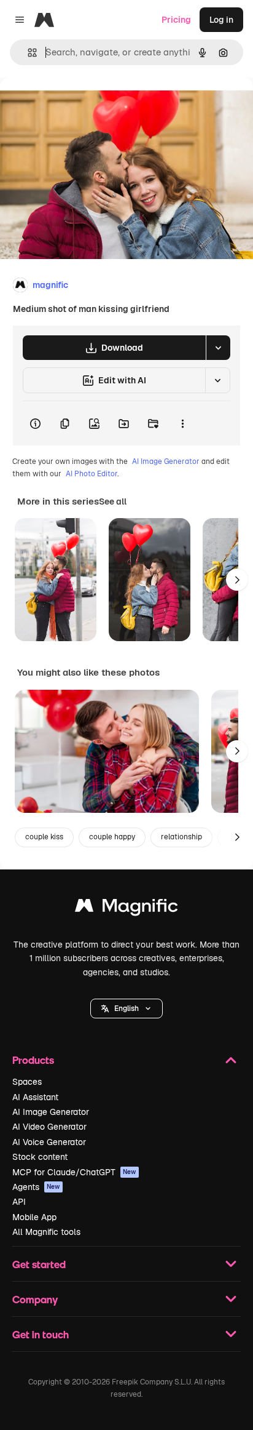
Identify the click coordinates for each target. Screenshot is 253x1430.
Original (78, 105)
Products (33, 1059)
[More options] (182, 423)
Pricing (176, 19)
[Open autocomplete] (27, 52)
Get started (39, 1264)
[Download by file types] (218, 347)
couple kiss (44, 837)
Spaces (27, 1081)
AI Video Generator (49, 1126)
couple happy (112, 837)
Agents (36, 1186)
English (126, 1008)
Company (35, 1299)
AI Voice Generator (49, 1142)
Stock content (40, 1156)
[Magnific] (126, 908)
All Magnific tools (46, 1231)
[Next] (237, 579)
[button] (126, 1008)
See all (112, 501)
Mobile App (34, 1217)
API (19, 1201)
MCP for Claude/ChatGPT (74, 1172)
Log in (221, 19)
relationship (181, 837)
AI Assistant (35, 1097)
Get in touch (40, 1334)
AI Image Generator (166, 461)
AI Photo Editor (91, 474)
